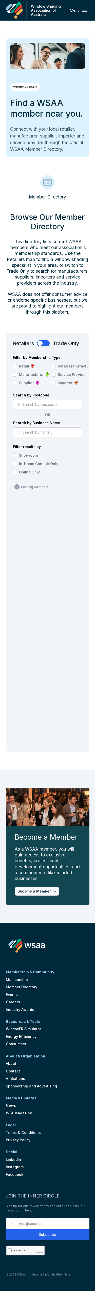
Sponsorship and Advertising (31, 1086)
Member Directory (21, 987)
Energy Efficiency (21, 1036)
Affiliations (15, 1078)
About (11, 1063)
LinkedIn (13, 1159)
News (11, 1105)
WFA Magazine (19, 1113)
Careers (13, 1002)
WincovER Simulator (23, 1029)
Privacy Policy (18, 1140)
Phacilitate (63, 1274)
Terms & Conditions (23, 1132)
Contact (13, 1071)
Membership (17, 979)
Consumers (16, 1044)
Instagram (15, 1167)
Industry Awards (20, 1009)
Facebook (14, 1174)
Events (12, 994)
